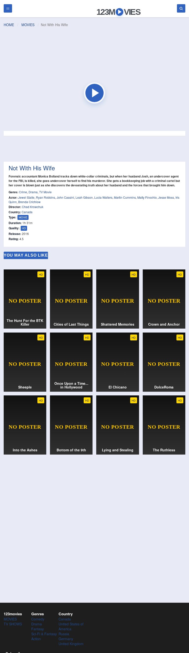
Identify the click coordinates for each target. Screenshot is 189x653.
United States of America (71, 626)
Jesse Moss (166, 197)
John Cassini (65, 197)
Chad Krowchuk (32, 207)
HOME (9, 24)
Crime (23, 192)
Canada (27, 212)
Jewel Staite (26, 197)
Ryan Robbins (45, 197)
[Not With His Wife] (94, 93)
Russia (64, 633)
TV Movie (45, 192)
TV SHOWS (13, 623)
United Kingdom (71, 643)
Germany (66, 638)
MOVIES (27, 24)
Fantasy (37, 628)
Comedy (37, 619)
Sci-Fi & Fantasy (44, 633)
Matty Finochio (147, 197)
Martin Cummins (125, 197)
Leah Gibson (84, 197)
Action (36, 638)
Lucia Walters (103, 197)
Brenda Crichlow (29, 202)
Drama (33, 192)
